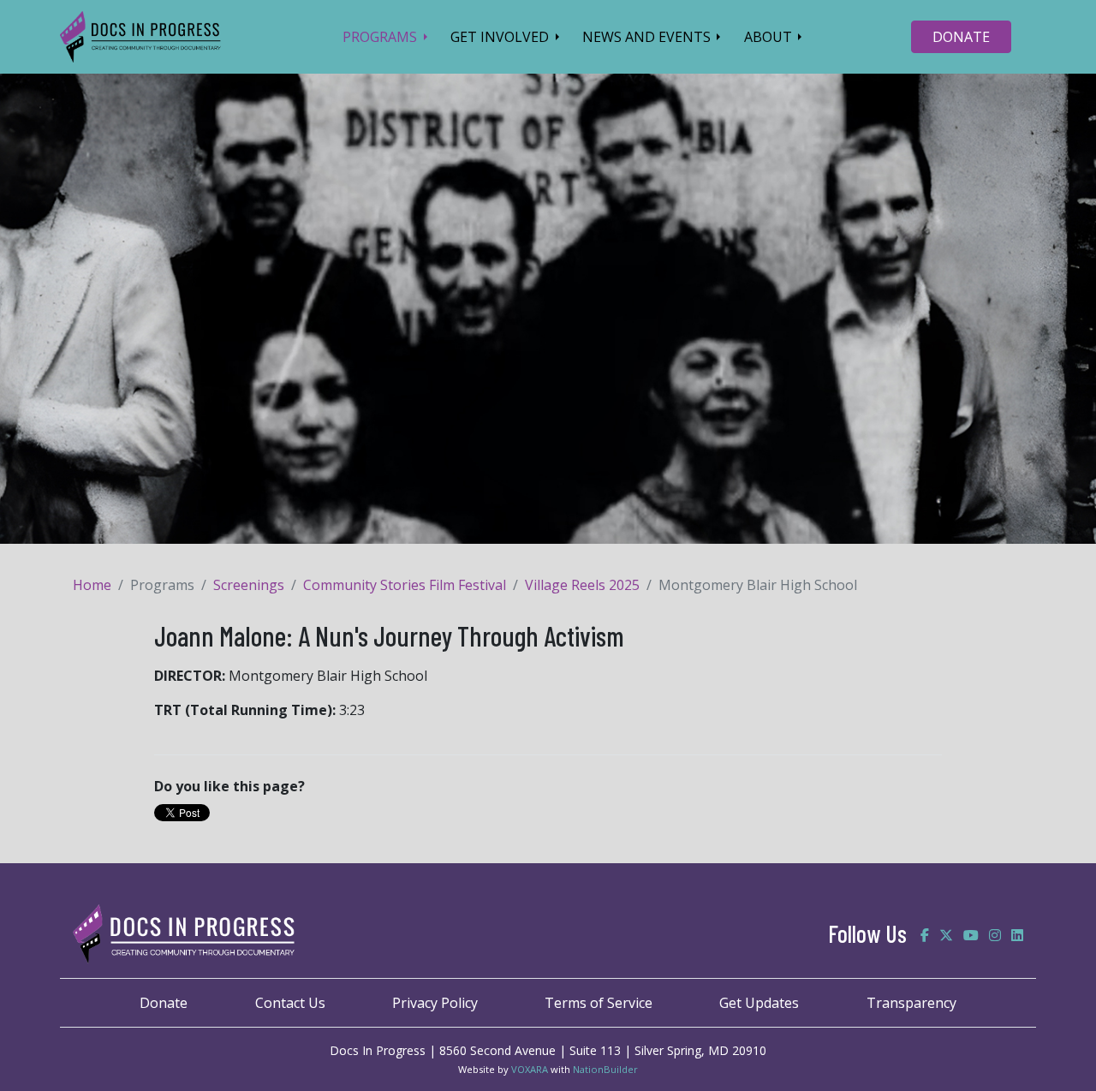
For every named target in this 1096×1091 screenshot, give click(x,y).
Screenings (248, 584)
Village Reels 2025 (582, 584)
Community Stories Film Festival (404, 584)
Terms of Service (598, 1002)
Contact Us (290, 1002)
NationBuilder (605, 1069)
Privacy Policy (435, 1002)
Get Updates (759, 1002)
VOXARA (529, 1069)
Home (92, 584)
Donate (164, 1002)
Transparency (911, 1002)
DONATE (961, 36)
